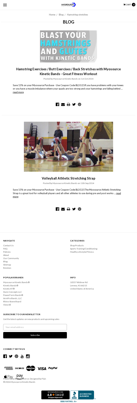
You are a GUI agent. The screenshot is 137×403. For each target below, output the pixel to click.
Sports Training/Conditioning (83, 248)
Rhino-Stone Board (12, 301)
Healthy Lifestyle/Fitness (82, 252)
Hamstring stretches (77, 14)
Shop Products (77, 245)
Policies (7, 252)
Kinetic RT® (9, 288)
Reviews (7, 268)
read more (18, 92)
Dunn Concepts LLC (12, 292)
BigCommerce (22, 378)
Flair (44, 378)
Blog (61, 14)
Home (52, 14)
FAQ (5, 248)
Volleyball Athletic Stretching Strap (68, 178)
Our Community (11, 258)
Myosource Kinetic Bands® (16, 282)
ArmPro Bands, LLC (12, 298)
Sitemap (7, 264)
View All (7, 304)
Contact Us (8, 245)
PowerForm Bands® (13, 295)
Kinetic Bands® (10, 285)
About (6, 255)
